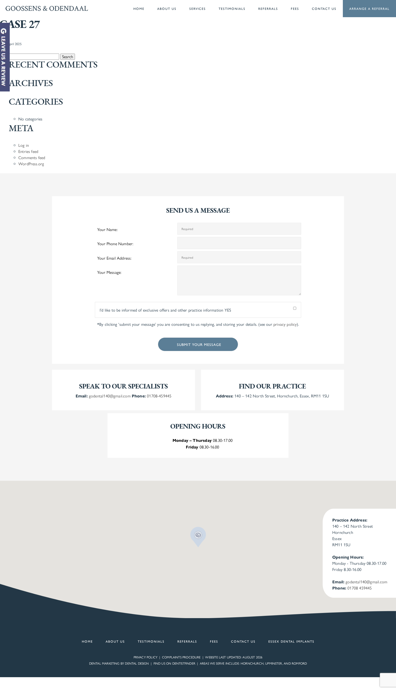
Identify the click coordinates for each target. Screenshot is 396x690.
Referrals (268, 8)
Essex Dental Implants (291, 641)
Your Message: (109, 272)
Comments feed (31, 157)
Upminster (273, 663)
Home (138, 8)
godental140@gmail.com (110, 396)
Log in (23, 145)
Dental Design (137, 663)
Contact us (324, 8)
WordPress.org (31, 163)
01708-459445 (159, 396)
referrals (187, 641)
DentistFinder (183, 663)
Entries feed (28, 151)
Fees (295, 8)
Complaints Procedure (181, 657)
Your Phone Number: (115, 243)
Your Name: (107, 229)
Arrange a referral (369, 8)
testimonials (151, 641)
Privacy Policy (146, 657)
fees (214, 641)
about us (115, 641)
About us (166, 8)
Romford (299, 663)
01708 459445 (359, 588)
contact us (243, 641)
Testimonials (232, 8)
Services (197, 8)
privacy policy (285, 324)
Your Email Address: (114, 258)
